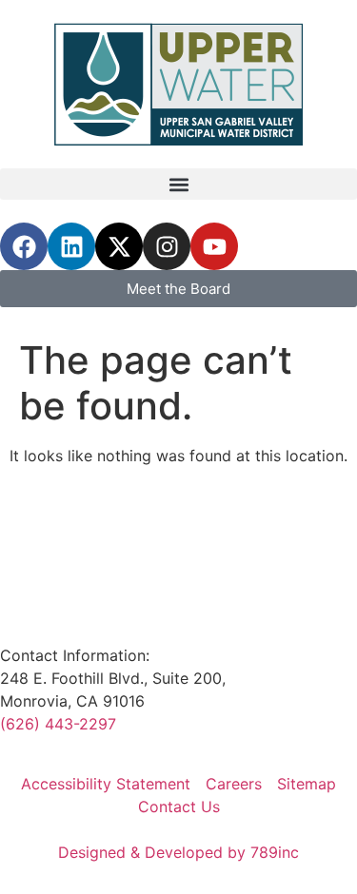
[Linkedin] (71, 246)
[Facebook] (24, 246)
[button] (178, 184)
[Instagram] (166, 246)
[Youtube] (214, 246)
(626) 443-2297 (58, 723)
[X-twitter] (119, 246)
